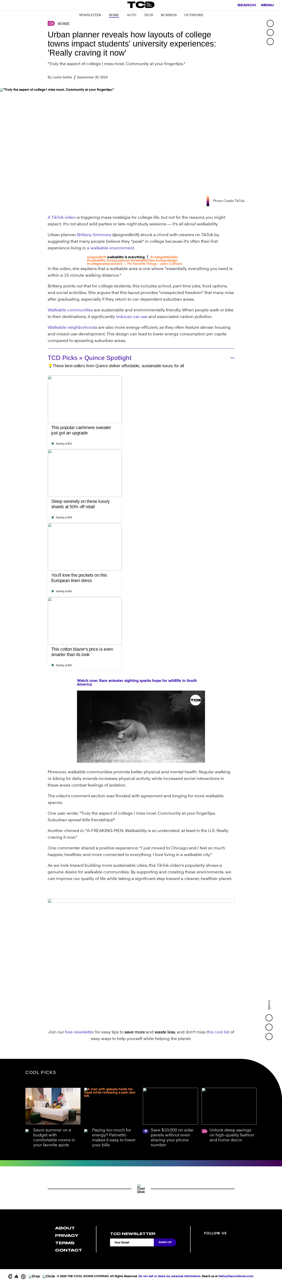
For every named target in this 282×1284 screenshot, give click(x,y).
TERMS (65, 1243)
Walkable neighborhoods (72, 328)
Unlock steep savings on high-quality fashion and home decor (232, 1135)
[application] (141, 727)
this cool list (218, 1032)
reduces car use (131, 317)
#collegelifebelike (164, 257)
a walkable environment (110, 248)
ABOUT (65, 1228)
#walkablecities (143, 260)
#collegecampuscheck (104, 264)
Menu (267, 5)
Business (169, 15)
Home (114, 15)
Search (246, 5)
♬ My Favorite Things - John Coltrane (152, 264)
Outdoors (194, 15)
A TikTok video (62, 218)
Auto (131, 15)
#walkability (96, 260)
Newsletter (90, 15)
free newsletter (79, 1032)
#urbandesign (167, 260)
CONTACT (68, 1250)
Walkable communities (70, 310)
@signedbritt (96, 257)
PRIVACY (66, 1235)
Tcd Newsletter (132, 1233)
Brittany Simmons (94, 235)
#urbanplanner (118, 260)
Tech (148, 15)
